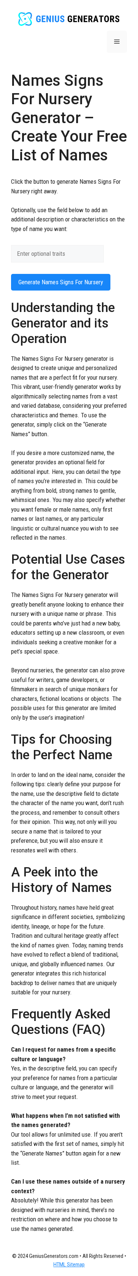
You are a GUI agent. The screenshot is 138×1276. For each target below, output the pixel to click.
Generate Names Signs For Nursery (60, 282)
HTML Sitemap (69, 1264)
